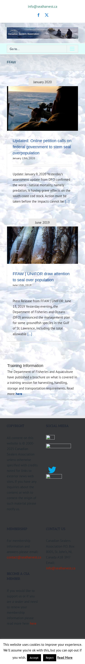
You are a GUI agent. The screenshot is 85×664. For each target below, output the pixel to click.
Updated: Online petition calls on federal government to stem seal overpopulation (42, 146)
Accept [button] (34, 658)
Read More (65, 657)
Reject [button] (49, 658)
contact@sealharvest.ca (24, 557)
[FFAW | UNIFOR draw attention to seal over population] (42, 245)
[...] (67, 201)
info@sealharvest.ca (42, 6)
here (33, 623)
